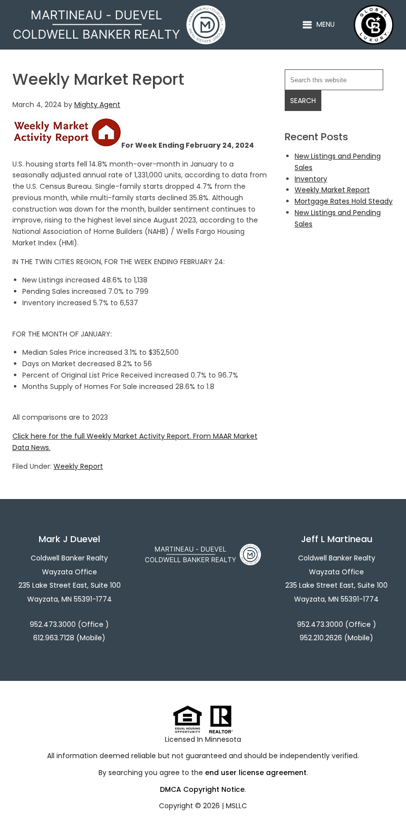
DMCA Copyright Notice (202, 789)
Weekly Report (78, 466)
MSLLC (236, 806)
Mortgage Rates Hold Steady (344, 201)
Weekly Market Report (332, 190)
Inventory (311, 179)
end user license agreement (255, 773)
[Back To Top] (388, 807)
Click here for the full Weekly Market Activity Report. (101, 436)
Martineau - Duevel (119, 10)
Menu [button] (325, 24)
